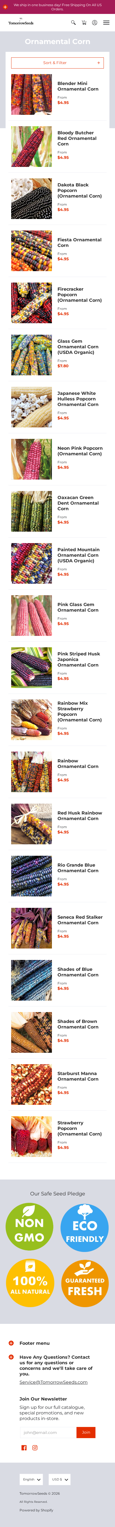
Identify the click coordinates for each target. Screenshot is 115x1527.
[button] (5, 6)
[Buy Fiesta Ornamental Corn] (31, 250)
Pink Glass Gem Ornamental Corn (78, 607)
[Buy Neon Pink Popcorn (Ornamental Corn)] (31, 459)
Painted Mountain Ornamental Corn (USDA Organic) (79, 555)
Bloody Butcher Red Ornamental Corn (77, 138)
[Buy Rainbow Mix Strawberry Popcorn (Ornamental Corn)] (31, 719)
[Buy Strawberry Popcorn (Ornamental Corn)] (31, 1136)
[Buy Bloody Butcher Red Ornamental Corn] (31, 146)
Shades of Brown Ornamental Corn (78, 1024)
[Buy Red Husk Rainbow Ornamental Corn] (31, 824)
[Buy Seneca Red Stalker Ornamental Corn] (31, 928)
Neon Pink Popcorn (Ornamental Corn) (80, 451)
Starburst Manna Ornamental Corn (78, 1076)
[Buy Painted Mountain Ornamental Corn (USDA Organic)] (31, 563)
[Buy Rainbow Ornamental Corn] (31, 772)
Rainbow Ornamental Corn (78, 763)
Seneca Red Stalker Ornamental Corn (80, 920)
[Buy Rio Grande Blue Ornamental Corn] (31, 876)
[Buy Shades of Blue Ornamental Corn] (31, 980)
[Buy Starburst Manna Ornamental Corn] (31, 1084)
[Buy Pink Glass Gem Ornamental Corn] (31, 615)
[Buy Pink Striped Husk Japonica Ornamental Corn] (31, 667)
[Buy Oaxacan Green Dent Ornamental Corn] (31, 511)
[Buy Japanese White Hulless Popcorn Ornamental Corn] (31, 407)
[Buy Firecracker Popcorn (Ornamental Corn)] (31, 303)
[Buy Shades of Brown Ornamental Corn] (31, 1032)
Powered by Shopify (36, 1510)
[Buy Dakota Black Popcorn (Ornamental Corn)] (31, 198)
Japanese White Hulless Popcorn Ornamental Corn (78, 399)
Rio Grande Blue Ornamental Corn (78, 867)
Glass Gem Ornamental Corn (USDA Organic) (78, 347)
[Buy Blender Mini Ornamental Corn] (31, 94)
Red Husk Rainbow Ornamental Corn (80, 815)
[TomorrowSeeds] (21, 22)
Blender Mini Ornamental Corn (78, 86)
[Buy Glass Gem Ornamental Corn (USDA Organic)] (31, 355)
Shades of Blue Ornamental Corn (78, 972)
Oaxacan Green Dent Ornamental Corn (78, 503)
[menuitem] (73, 22)
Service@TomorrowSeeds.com (54, 1382)
